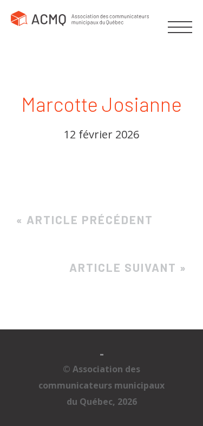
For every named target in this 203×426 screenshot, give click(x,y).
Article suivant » (128, 267)
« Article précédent (84, 219)
